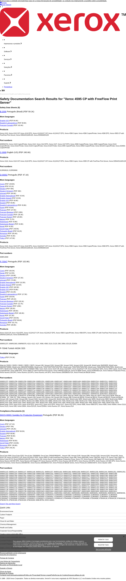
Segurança (72, 575)
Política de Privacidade (32, 575)
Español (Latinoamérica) (8, 123)
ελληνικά (3, 193)
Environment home (6, 511)
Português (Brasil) (6, 231)
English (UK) (4, 287)
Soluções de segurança (8, 555)
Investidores (20, 575)
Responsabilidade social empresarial (13, 553)
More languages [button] (7, 117)
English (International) (7, 196)
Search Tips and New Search (10, 504)
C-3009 (3, 152)
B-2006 (3, 112)
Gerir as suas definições (103, 549)
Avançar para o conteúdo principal (12, 1)
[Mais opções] (63, 7)
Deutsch (3, 189)
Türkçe (2, 238)
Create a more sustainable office (11, 534)
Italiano (2, 219)
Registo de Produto (6, 573)
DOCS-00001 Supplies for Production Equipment (21, 415)
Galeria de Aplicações (7, 563)
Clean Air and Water (7, 521)
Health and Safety (6, 527)
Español (3, 203)
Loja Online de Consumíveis (10, 561)
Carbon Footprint (6, 514)
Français (3, 210)
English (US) (4, 121)
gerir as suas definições (36, 545)
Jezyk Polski (4, 229)
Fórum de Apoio (5, 571)
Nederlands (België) (7, 224)
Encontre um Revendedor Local (11, 565)
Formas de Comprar (7, 558)
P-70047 (3, 261)
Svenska (3, 236)
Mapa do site (80, 575)
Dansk (2, 186)
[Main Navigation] (63, 91)
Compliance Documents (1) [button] (12, 411)
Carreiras (12, 575)
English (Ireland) (6, 198)
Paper (2, 518)
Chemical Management (8, 524)
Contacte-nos (4, 575)
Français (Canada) (6, 125)
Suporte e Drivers (6, 568)
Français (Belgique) (7, 212)
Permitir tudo (103, 539)
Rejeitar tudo (103, 545)
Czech (2, 184)
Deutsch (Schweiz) (6, 191)
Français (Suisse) (6, 217)
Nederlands (4, 222)
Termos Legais (45, 575)
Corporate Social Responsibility (11, 531)
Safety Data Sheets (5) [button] (10, 107)
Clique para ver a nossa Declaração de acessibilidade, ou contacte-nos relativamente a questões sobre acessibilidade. (65, 1)
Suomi (2, 207)
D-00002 (3, 175)
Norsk (2, 226)
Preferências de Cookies (59, 575)
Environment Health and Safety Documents (15, 94)
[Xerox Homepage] (63, 36)
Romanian (3, 233)
